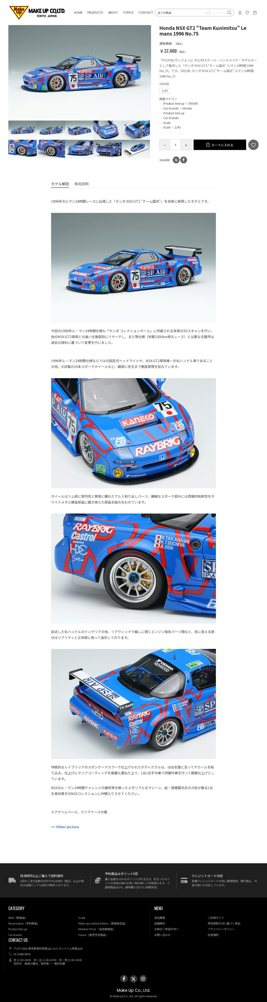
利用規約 (213, 935)
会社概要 (159, 918)
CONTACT (146, 12)
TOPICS (128, 12)
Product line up (173, 103)
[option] (79, 72)
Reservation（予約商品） (24, 923)
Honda (187, 108)
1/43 (178, 127)
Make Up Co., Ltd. (133, 990)
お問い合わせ (162, 935)
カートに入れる (222, 145)
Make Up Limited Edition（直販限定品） (102, 923)
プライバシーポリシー (221, 929)
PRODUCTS (95, 12)
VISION (193, 103)
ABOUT (113, 12)
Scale (167, 123)
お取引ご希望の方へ (166, 929)
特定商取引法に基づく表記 (224, 923)
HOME (78, 12)
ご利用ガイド (216, 918)
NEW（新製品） (18, 918)
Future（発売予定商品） (93, 935)
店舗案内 (159, 923)
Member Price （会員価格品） (97, 929)
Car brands (171, 108)
